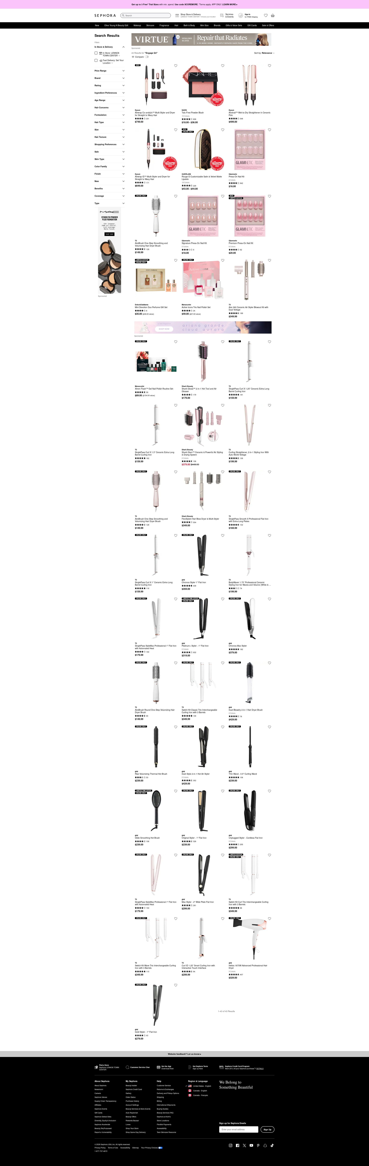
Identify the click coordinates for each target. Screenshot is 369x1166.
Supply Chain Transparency (105, 1101)
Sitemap (135, 1147)
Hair (176, 25)
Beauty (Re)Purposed (103, 1128)
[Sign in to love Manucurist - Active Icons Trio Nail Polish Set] (222, 260)
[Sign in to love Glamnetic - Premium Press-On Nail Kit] (269, 196)
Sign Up (267, 1129)
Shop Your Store (132, 1128)
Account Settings (132, 1105)
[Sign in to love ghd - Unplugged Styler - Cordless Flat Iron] (269, 791)
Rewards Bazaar (132, 1120)
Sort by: (263, 52)
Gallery (128, 1093)
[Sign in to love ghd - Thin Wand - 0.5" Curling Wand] (269, 727)
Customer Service (164, 1085)
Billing (159, 1101)
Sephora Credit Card (134, 1089)
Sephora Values (101, 1097)
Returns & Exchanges (165, 1089)
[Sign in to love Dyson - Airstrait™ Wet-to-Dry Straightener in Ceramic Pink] (269, 65)
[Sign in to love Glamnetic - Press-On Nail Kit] (269, 129)
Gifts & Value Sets (234, 25)
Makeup (137, 25)
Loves (128, 1124)
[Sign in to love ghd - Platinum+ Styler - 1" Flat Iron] (222, 599)
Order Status (130, 1097)
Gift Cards (252, 25)
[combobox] (145, 15)
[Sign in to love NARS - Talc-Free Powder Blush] (222, 65)
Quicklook (156, 104)
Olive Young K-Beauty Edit (116, 25)
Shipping (160, 1097)
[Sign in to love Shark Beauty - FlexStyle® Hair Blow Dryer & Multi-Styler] (222, 472)
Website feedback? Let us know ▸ (184, 1053)
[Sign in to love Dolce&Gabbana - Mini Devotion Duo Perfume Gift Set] (175, 260)
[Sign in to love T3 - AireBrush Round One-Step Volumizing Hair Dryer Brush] (175, 663)
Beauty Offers (131, 1116)
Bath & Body (189, 25)
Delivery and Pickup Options (168, 1093)
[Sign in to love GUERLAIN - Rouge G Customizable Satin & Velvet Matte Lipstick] (222, 129)
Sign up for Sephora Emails (232, 1123)
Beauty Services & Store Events (138, 1109)
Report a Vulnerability (103, 1132)
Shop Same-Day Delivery (136, 1132)
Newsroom (99, 1089)
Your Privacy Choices (149, 1147)
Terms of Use (113, 1147)
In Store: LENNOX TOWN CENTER (111, 54)
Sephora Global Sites (103, 1116)
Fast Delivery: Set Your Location (113, 61)
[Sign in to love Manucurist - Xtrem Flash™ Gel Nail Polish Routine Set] (175, 341)
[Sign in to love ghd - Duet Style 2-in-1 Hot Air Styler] (222, 727)
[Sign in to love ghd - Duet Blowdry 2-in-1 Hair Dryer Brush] (269, 663)
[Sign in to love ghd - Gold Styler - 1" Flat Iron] (175, 985)
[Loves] (265, 15)
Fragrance (164, 25)
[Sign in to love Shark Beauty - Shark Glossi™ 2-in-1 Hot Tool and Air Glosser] (222, 341)
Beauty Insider (131, 1085)
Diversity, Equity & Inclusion (105, 1120)
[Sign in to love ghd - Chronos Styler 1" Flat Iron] (222, 535)
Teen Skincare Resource (166, 1132)
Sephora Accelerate (102, 1124)
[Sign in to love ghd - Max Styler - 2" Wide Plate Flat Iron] (222, 855)
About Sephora (100, 1085)
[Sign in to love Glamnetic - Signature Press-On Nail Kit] (222, 196)
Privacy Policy (100, 1147)
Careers (98, 1093)
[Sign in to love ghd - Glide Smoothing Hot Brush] (175, 791)
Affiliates (98, 1105)
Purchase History (132, 1101)
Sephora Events (101, 1109)
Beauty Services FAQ (165, 1112)
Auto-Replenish (132, 1112)
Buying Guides (162, 1109)
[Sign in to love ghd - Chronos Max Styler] (269, 599)
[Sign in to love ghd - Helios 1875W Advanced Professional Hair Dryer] (269, 918)
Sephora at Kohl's (164, 1116)
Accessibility (161, 1128)
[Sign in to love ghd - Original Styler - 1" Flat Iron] (222, 791)
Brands (217, 25)
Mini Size (204, 25)
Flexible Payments (164, 1124)
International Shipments (166, 1105)
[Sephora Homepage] (105, 15)
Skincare (150, 25)
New (97, 25)
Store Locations (163, 1120)
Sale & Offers (268, 25)
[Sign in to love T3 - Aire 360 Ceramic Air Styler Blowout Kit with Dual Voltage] (269, 260)
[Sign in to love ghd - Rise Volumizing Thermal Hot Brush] (175, 727)
